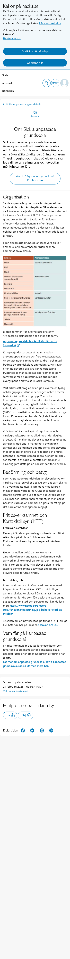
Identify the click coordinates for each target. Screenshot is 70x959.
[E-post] (51, 730)
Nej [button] (24, 715)
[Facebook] (23, 730)
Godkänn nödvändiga (35, 51)
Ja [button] (8, 715)
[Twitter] (32, 730)
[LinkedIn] (42, 730)
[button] (46, 83)
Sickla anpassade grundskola (8, 83)
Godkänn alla (35, 62)
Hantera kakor (12, 38)
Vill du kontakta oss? (15, 691)
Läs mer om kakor (50, 23)
